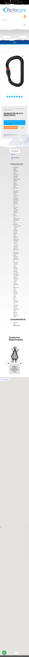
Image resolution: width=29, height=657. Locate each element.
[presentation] (8, 363)
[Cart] (24, 25)
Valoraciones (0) (15, 158)
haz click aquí (7, 123)
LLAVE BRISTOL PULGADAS (15, 36)
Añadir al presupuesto (11, 127)
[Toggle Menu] (14, 42)
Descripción (15, 151)
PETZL (5, 135)
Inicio (5, 108)
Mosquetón (13, 108)
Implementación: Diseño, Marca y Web (14, 656)
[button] (7, 97)
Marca (13, 154)
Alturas (8, 108)
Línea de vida (16, 365)
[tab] (15, 151)
